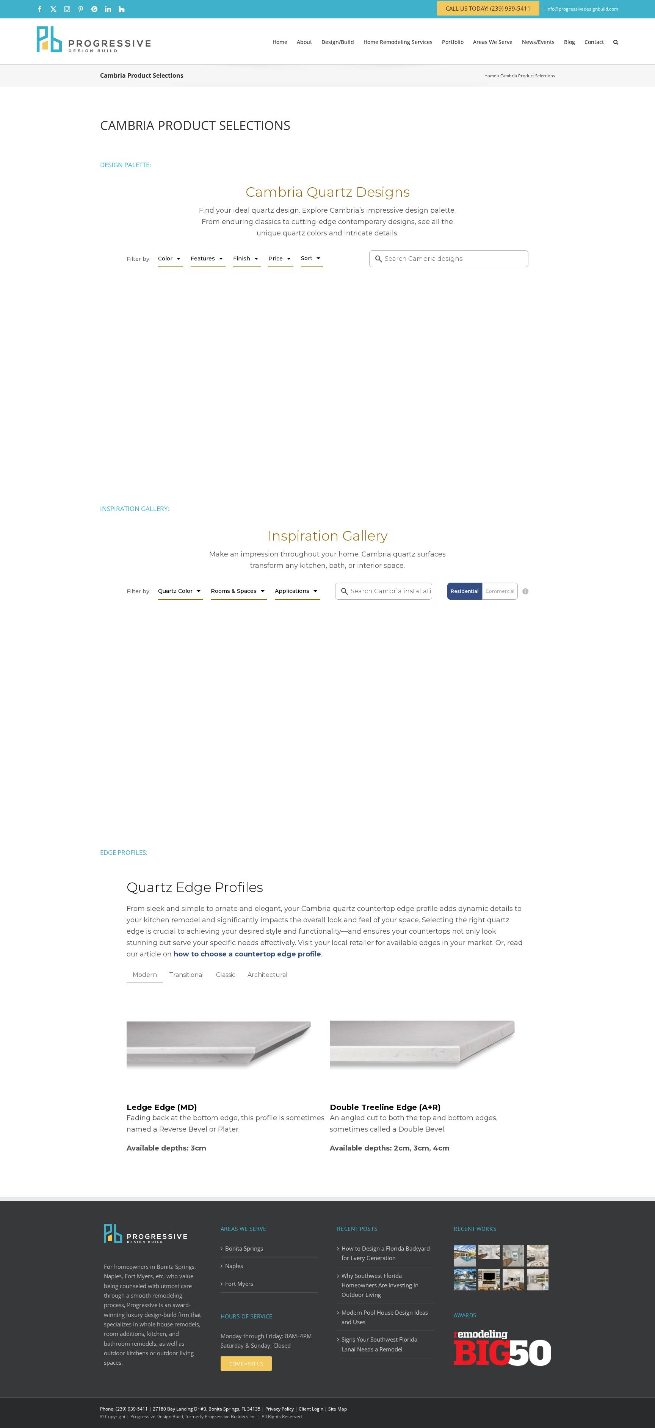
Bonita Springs (244, 1248)
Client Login (311, 1409)
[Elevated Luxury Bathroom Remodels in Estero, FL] (513, 1256)
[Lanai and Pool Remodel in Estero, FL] (465, 1280)
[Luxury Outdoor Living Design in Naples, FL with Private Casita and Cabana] (465, 1256)
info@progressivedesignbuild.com (582, 9)
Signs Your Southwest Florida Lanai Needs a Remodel (379, 1344)
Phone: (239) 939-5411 (124, 1409)
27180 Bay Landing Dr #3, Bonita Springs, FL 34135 (206, 1409)
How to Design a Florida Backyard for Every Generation (386, 1253)
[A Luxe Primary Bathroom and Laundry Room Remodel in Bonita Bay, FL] (538, 1256)
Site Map (337, 1409)
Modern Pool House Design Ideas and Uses (385, 1317)
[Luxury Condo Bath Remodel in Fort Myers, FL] (489, 1252)
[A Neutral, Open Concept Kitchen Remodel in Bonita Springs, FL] (513, 1280)
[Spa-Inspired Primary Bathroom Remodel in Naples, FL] (538, 1280)
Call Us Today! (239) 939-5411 (488, 8)
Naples (234, 1266)
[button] (615, 41)
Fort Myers (239, 1283)
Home (490, 75)
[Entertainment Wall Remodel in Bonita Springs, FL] (489, 1280)
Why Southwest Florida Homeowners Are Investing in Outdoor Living (380, 1285)
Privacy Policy (279, 1409)
